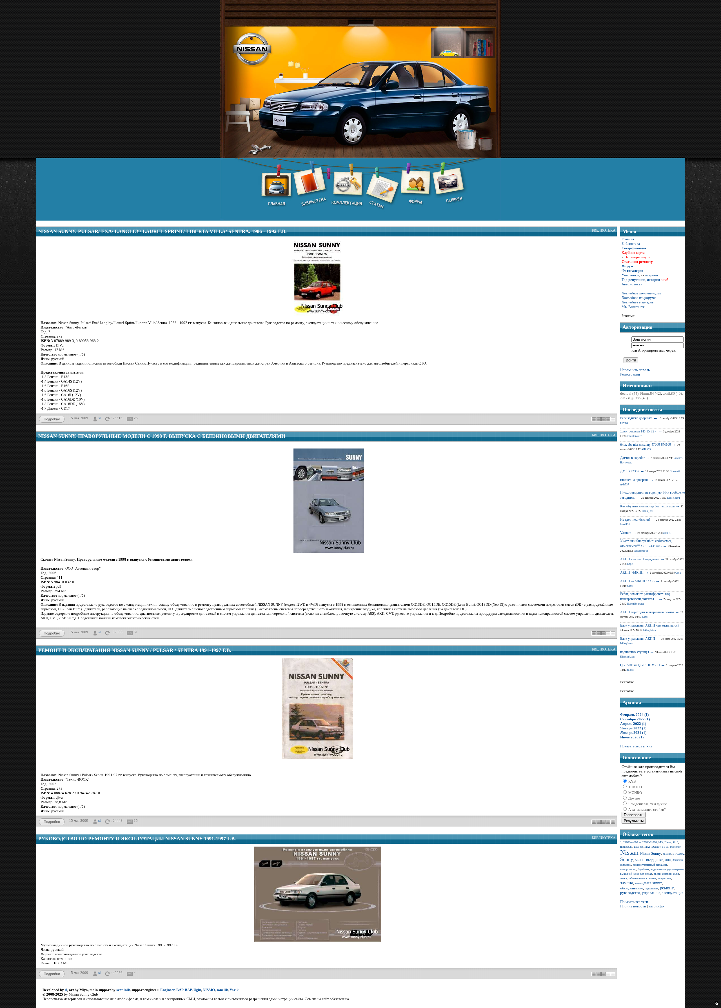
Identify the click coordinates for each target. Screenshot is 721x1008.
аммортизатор (628, 869)
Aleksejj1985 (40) (634, 398)
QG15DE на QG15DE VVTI (640, 665)
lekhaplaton (649, 630)
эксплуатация (672, 893)
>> (656, 431)
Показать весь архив (636, 746)
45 (654, 546)
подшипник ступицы (634, 652)
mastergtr (675, 846)
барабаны (643, 869)
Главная (628, 239)
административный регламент (650, 864)
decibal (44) (629, 393)
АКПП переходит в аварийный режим (647, 612)
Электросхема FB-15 (635, 431)
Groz (678, 572)
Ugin (197, 990)
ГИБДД (649, 860)
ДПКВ (659, 860)
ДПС (668, 860)
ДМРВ (625, 471)
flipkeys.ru (626, 846)
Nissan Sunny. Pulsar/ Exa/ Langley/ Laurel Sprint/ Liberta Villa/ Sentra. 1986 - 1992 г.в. (162, 231)
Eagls (630, 564)
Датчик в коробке (632, 458)
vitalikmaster (634, 436)
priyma (624, 422)
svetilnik (123, 990)
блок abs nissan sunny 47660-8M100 (645, 445)
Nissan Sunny (650, 853)
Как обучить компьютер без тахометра (647, 506)
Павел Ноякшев (635, 603)
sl (99, 418)
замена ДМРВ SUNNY (648, 883)
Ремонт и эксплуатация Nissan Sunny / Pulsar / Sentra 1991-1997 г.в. (134, 650)
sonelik (222, 990)
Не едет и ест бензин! (635, 519)
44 (650, 546)
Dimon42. (675, 471)
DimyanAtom (627, 656)
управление (651, 893)
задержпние (664, 878)
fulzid (630, 670)
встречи (651, 275)
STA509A (678, 853)
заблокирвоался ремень (642, 878)
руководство (630, 893)
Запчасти (678, 860)
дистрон (666, 873)
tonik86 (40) (672, 393)
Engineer (167, 990)
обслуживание (631, 888)
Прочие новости (633, 906)
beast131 (625, 524)
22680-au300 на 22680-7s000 (640, 842)
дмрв (676, 873)
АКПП (639, 860)
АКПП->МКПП (632, 572)
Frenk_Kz (647, 511)
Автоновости (632, 284)
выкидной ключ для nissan (636, 873)
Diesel (667, 842)
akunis (667, 533)
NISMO (209, 990)
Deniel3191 (673, 497)
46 (657, 546)
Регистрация (630, 374)
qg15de (667, 853)
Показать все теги (634, 902)
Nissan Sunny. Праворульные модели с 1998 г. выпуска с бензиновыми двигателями (161, 436)
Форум (627, 266)
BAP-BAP (184, 990)
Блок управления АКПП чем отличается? (649, 625)
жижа (623, 878)
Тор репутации (633, 279)
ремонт (667, 887)
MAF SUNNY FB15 (656, 846)
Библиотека (603, 230)
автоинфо (656, 906)
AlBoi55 (646, 449)
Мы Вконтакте (633, 307)
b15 (660, 842)
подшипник (651, 888)
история (653, 279)
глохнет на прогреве (634, 480)
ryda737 (624, 484)
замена (626, 882)
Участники (630, 275)
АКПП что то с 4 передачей (639, 559)
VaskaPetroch (640, 550)
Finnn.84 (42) (650, 393)
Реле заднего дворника (636, 418)
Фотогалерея (632, 270)
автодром (625, 864)
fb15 (675, 842)
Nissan (629, 852)
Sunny (626, 859)
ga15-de (638, 846)
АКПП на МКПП (632, 581)
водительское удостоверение (667, 869)
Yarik (234, 990)
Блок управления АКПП (637, 639)
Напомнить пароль (635, 370)
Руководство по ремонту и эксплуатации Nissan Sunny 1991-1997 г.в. (137, 839)
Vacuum (625, 533)
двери (657, 873)
